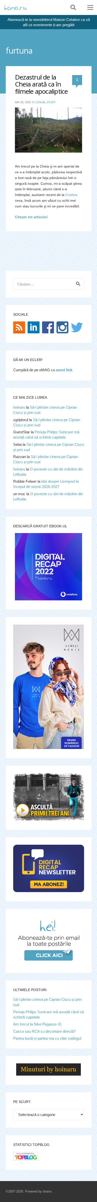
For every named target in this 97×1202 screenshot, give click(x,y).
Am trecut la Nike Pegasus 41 (37, 1024)
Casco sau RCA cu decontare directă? (44, 1031)
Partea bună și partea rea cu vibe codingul (47, 1038)
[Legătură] (16, 7)
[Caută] (73, 7)
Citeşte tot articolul (31, 217)
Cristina (71, 195)
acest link (64, 370)
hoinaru (19, 407)
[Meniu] (90, 7)
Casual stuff (45, 102)
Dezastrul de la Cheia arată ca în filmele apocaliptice (41, 84)
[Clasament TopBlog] (25, 1159)
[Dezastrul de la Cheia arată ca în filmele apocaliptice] (48, 129)
